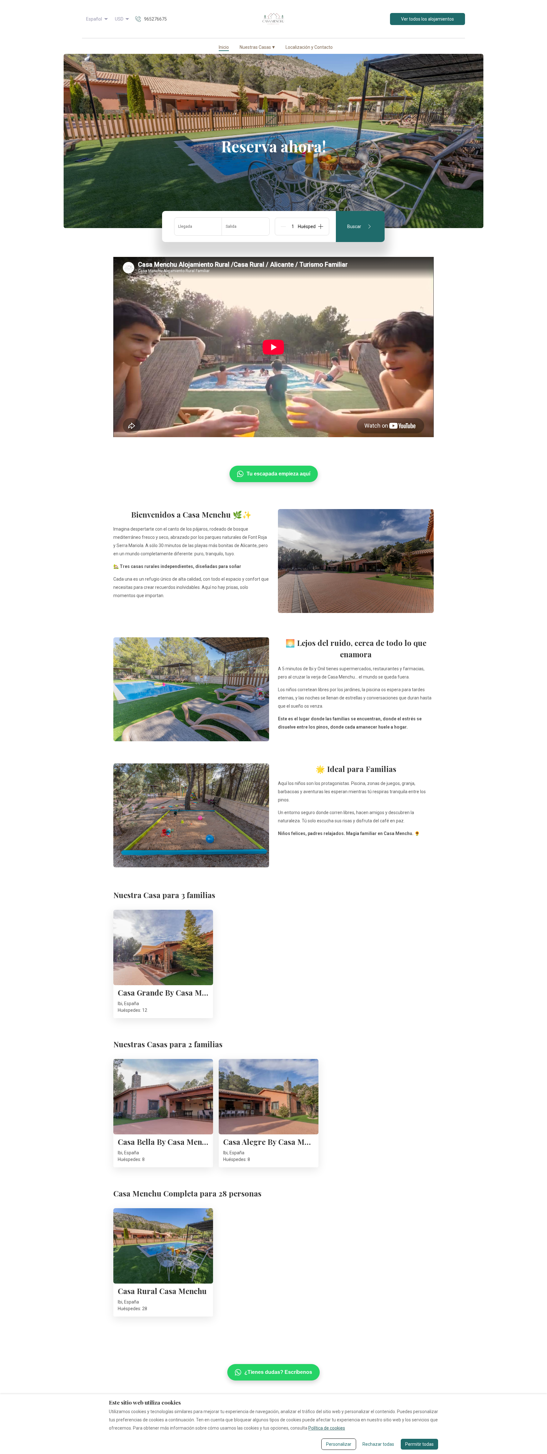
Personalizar (338, 1444)
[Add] (320, 226)
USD (119, 19)
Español (94, 19)
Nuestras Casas (257, 47)
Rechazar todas (378, 1444)
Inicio (224, 47)
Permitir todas (419, 1444)
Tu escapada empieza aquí (278, 473)
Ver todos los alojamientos (427, 19)
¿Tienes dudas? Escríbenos (278, 1372)
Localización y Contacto (309, 47)
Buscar (354, 226)
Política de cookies (326, 1428)
